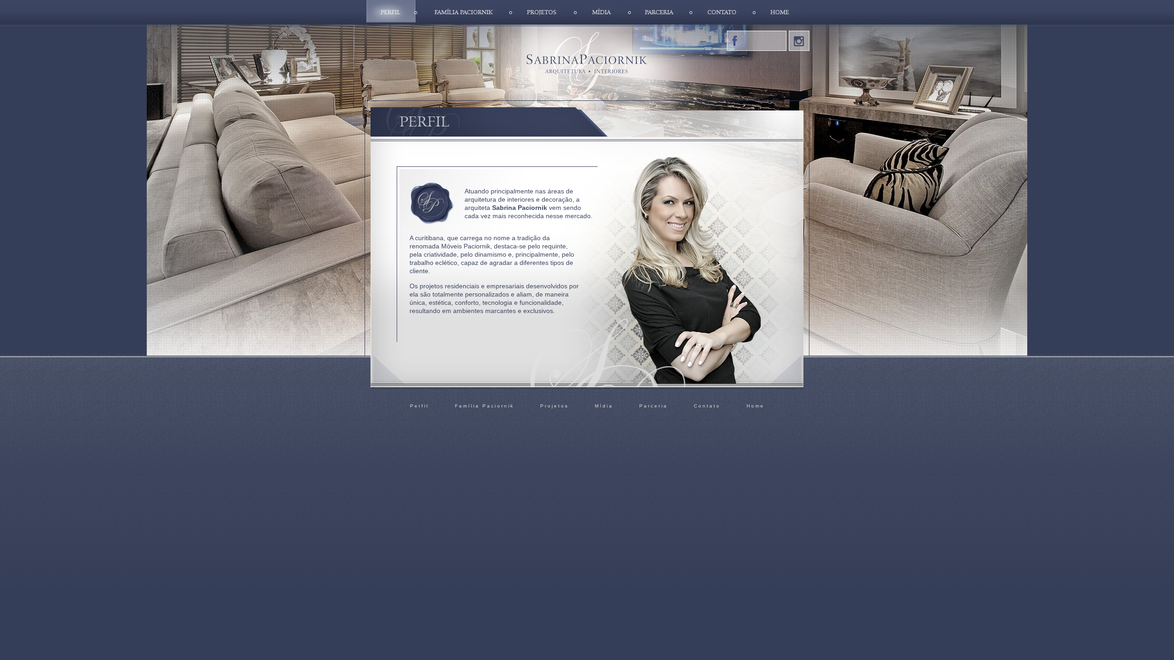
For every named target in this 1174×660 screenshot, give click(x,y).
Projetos (543, 12)
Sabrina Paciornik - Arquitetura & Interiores (587, 62)
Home (781, 12)
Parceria (660, 12)
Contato (722, 12)
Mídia (603, 12)
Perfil (391, 12)
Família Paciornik (463, 12)
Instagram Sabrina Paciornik (799, 41)
